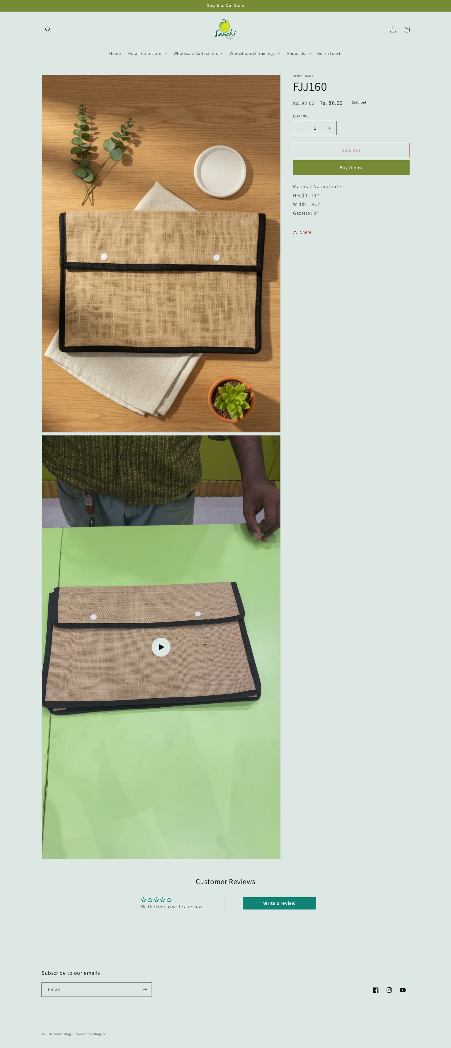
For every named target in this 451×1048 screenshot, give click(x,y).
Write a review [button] (279, 903)
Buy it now (351, 168)
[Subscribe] (145, 989)
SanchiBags (63, 1034)
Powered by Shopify (89, 1034)
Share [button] (305, 232)
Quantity (300, 116)
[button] (48, 29)
